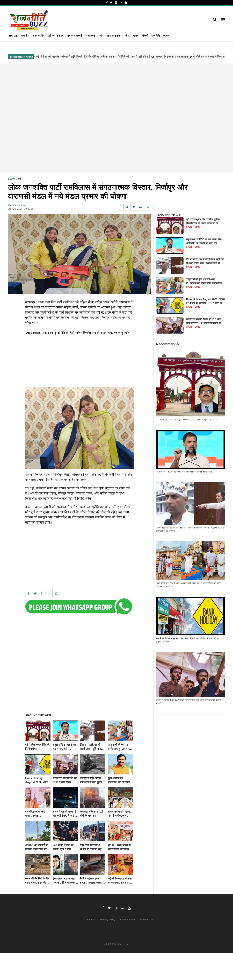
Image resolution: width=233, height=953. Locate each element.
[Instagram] (116, 2)
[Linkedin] (121, 2)
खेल (127, 35)
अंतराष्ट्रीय (38, 35)
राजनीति (155, 35)
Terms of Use (147, 919)
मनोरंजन (90, 35)
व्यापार (166, 35)
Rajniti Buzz (19, 205)
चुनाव (136, 35)
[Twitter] (111, 2)
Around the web (38, 715)
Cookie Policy (127, 919)
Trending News (168, 215)
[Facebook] (107, 2)
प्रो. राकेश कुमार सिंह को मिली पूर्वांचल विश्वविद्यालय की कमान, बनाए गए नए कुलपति (86, 332)
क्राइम (60, 35)
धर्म (100, 35)
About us (90, 919)
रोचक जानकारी (75, 35)
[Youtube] (125, 2)
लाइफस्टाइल (113, 35)
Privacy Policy (107, 919)
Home (13, 35)
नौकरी (145, 35)
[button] (223, 20)
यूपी (49, 35)
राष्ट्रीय (25, 35)
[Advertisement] (110, 118)
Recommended (168, 344)
